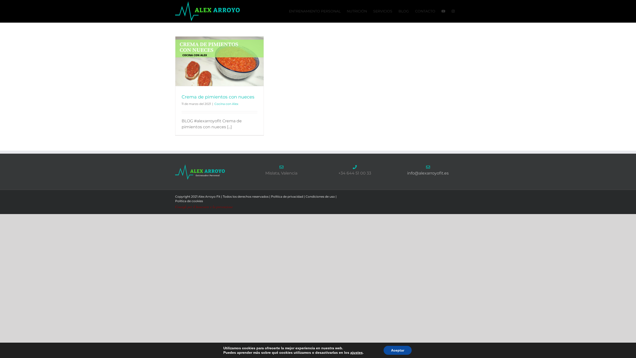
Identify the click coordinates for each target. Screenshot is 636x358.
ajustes (356, 353)
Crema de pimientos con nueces (218, 97)
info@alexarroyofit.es (428, 173)
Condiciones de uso (320, 196)
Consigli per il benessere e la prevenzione (204, 206)
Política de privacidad (287, 196)
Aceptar (397, 350)
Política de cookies (189, 201)
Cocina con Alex (226, 104)
